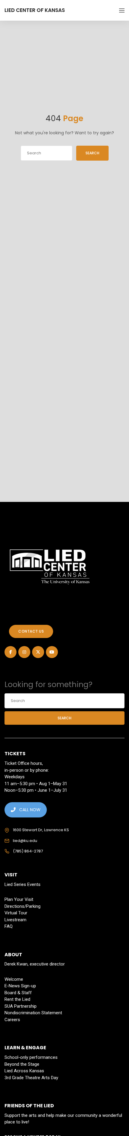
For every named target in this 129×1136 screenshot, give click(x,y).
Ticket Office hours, (23, 763)
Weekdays (14, 776)
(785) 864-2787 (28, 851)
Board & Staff (18, 992)
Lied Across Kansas (24, 1070)
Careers (12, 1019)
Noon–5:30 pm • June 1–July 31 (35, 790)
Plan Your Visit (18, 899)
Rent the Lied (17, 999)
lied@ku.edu (25, 840)
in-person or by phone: (26, 770)
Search (92, 153)
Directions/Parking (22, 906)
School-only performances (31, 1057)
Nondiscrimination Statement (33, 1012)
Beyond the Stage (21, 1064)
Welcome (13, 979)
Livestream (15, 919)
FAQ (8, 926)
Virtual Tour (15, 913)
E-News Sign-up (20, 986)
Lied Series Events (22, 884)
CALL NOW (29, 810)
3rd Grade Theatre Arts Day (31, 1077)
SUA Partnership (20, 1006)
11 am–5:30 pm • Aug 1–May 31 (35, 783)
